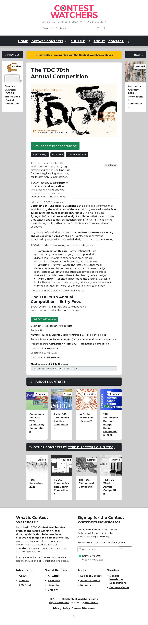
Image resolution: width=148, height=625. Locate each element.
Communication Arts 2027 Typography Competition (36, 423)
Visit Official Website (44, 319)
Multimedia (57, 154)
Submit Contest (90, 580)
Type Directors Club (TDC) (58, 326)
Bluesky (53, 589)
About (22, 576)
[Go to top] (74, 616)
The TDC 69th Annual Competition (86, 485)
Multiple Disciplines (77, 154)
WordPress (91, 602)
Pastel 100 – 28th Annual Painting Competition (61, 421)
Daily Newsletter (91, 556)
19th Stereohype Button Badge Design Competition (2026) (110, 424)
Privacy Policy (61, 608)
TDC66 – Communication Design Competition (61, 486)
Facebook (54, 580)
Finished (45, 335)
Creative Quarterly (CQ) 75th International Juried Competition (12, 96)
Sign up (125, 549)
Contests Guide (119, 587)
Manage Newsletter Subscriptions (117, 579)
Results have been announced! (55, 146)
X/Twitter (53, 576)
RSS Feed (25, 585)
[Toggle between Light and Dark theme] (128, 41)
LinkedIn (53, 585)
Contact (24, 580)
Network (85, 585)
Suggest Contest (90, 576)
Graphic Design (39, 154)
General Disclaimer (83, 608)
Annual (35, 335)
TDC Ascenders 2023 (36, 483)
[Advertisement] (95, 180)
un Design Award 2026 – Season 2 (86, 418)
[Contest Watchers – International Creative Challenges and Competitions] (74, 11)
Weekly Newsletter (93, 559)
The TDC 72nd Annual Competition (110, 486)
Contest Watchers (49, 527)
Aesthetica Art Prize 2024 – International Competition (79, 344)
